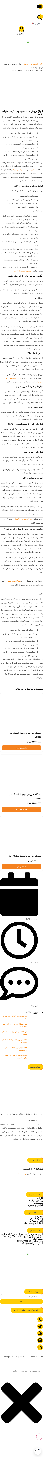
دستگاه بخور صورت (13, 581)
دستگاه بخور (33, 170)
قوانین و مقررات (35, 1205)
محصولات (38, 1203)
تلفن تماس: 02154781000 (30, 1241)
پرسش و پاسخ (36, 1200)
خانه (41, 64)
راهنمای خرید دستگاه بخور (22, 271)
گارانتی (39, 1198)
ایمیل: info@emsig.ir (32, 1243)
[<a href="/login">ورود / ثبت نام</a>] (21, 29)
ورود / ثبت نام (22, 34)
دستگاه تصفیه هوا (19, 170)
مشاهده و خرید (21, 748)
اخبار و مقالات (36, 1221)
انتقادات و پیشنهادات (33, 1223)
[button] (35, 1067)
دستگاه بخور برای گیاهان (23, 519)
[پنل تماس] (37, 1451)
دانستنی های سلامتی (30, 64)
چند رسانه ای (36, 1218)
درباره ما (39, 1216)
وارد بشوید (22, 1174)
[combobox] (21, 1371)
